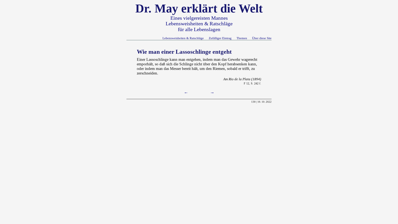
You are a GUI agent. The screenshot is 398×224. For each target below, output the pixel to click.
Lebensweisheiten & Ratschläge (183, 38)
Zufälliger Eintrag (220, 38)
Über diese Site (262, 38)
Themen (242, 38)
